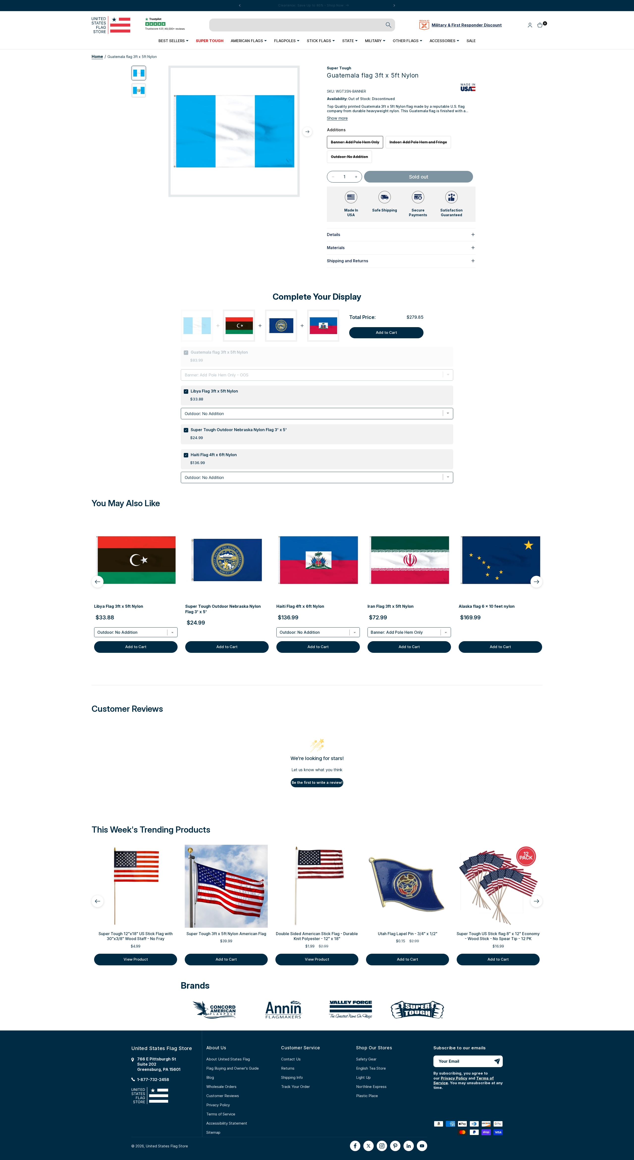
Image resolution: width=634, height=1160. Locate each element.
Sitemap (213, 1132)
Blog (210, 1077)
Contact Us (291, 1059)
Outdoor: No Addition (351, 158)
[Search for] (388, 25)
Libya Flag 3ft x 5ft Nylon (214, 391)
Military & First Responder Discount (467, 25)
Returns (287, 1068)
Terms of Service (220, 1114)
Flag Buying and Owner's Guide (232, 1068)
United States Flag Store (167, 1146)
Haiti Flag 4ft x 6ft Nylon (214, 454)
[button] (173, 41)
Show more (337, 118)
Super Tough (339, 68)
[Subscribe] (497, 1061)
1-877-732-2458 (153, 1079)
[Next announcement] (394, 5)
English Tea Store (371, 1068)
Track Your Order (295, 1086)
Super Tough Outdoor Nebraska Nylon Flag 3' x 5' (239, 429)
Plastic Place (367, 1095)
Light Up (363, 1077)
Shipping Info (292, 1077)
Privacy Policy (218, 1105)
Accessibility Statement (226, 1123)
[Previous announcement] (239, 5)
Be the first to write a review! (317, 782)
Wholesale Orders (221, 1086)
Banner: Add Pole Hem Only (357, 144)
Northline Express (371, 1086)
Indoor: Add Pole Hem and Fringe (420, 144)
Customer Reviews (222, 1095)
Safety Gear (366, 1059)
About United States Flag (228, 1059)
